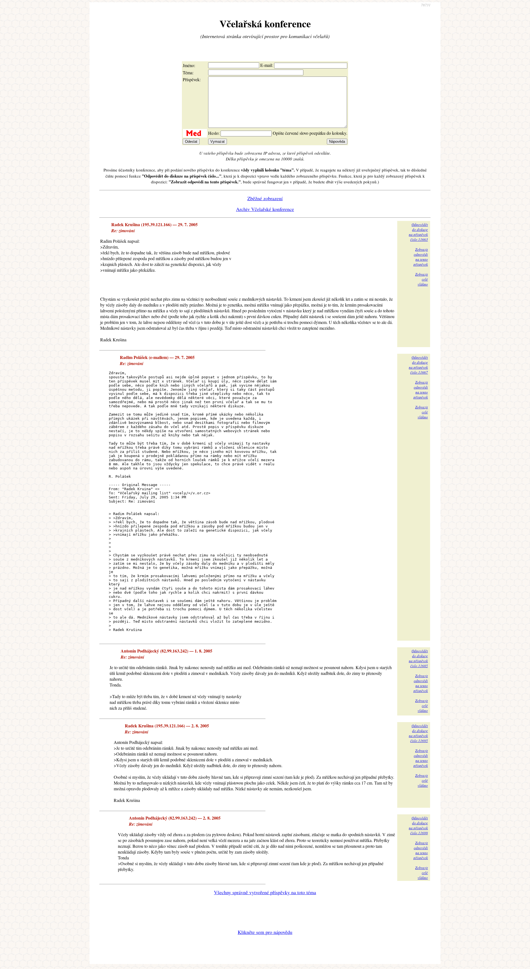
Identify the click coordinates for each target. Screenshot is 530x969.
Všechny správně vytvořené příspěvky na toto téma (265, 892)
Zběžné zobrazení (265, 198)
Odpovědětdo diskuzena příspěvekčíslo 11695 (418, 733)
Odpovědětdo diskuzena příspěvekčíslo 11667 (418, 365)
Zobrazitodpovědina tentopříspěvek (421, 257)
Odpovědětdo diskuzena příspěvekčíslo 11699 (418, 825)
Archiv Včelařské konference (265, 209)
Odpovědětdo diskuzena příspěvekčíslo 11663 (418, 232)
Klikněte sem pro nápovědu (265, 932)
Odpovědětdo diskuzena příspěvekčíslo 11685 (418, 658)
